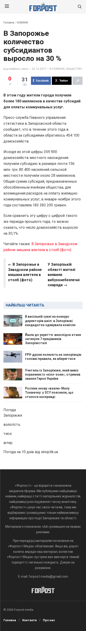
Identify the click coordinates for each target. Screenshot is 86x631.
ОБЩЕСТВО (74, 68)
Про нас (49, 620)
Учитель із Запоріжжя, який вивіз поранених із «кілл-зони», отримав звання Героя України (52, 374)
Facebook (42, 80)
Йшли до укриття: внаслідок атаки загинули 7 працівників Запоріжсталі (53, 339)
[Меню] (6, 7)
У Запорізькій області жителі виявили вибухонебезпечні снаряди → (64, 274)
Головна (8, 22)
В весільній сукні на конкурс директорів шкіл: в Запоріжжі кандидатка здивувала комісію (50, 321)
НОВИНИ (22, 22)
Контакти (29, 620)
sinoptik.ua (49, 452)
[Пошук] (80, 7)
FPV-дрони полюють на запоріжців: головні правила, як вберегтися (53, 357)
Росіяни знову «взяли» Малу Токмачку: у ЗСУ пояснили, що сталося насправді (49, 392)
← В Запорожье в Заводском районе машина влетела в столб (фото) (25, 272)
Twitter (63, 80)
